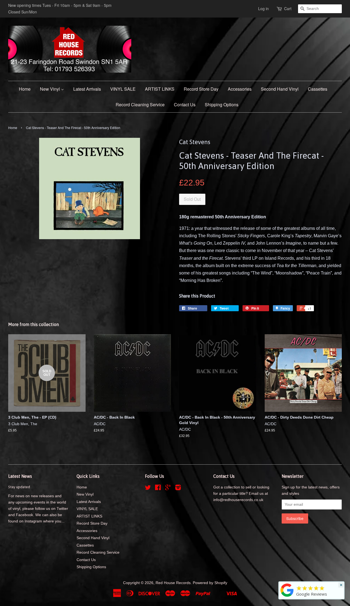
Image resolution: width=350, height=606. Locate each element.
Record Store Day (201, 89)
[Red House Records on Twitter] (148, 489)
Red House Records (173, 583)
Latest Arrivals (87, 89)
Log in (263, 8)
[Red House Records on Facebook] (158, 489)
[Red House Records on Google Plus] (168, 489)
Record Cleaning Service (140, 104)
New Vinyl (50, 89)
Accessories (240, 89)
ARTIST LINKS (159, 89)
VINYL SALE (123, 89)
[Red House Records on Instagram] (178, 489)
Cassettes (317, 89)
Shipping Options (221, 104)
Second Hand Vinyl (280, 89)
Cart (287, 8)
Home (25, 89)
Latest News (20, 476)
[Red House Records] (287, 597)
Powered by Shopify (210, 583)
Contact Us (185, 104)
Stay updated (19, 487)
